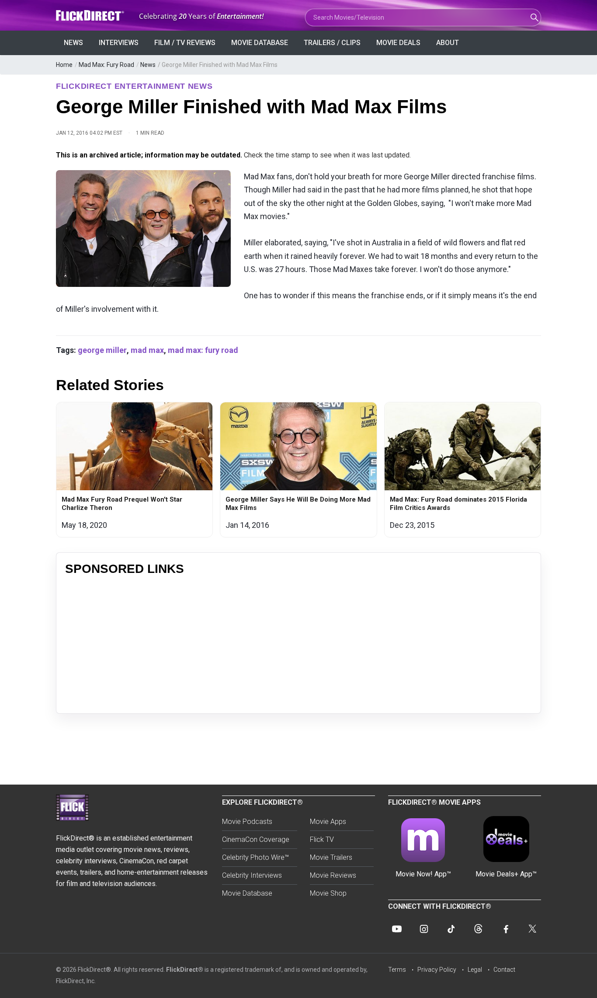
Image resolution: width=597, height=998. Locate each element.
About (447, 42)
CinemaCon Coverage (255, 839)
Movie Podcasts (247, 821)
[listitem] (134, 469)
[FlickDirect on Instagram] (424, 929)
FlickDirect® (184, 969)
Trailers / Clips (332, 42)
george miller (102, 350)
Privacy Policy (436, 969)
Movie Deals (398, 42)
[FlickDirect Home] (91, 15)
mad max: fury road (203, 350)
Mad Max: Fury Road (106, 64)
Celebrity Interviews (252, 875)
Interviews (119, 42)
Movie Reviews (333, 875)
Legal (475, 969)
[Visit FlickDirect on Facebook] (505, 929)
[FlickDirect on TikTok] (451, 929)
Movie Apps (328, 821)
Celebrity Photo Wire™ (255, 857)
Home (64, 64)
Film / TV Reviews (184, 42)
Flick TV (322, 839)
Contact (504, 969)
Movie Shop (328, 893)
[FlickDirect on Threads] (478, 929)
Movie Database (259, 42)
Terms (397, 969)
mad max (147, 350)
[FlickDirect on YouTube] (397, 929)
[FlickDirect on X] (532, 929)
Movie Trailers (331, 857)
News (73, 42)
